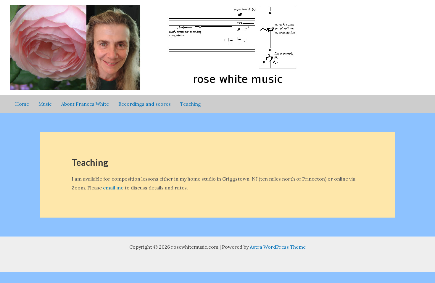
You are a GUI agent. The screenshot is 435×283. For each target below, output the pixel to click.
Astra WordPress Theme (278, 247)
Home (22, 104)
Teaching (190, 104)
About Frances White (85, 104)
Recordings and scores (144, 104)
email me (113, 188)
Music (45, 104)
